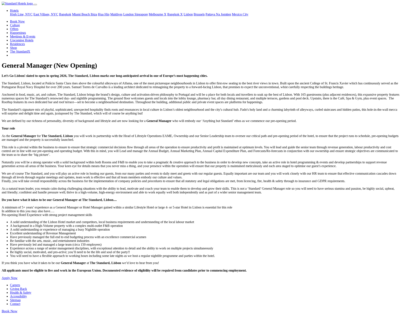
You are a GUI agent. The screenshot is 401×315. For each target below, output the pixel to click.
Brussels (199, 14)
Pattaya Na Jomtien (218, 14)
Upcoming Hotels (21, 40)
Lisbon (188, 14)
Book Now (17, 21)
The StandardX (20, 51)
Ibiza (94, 14)
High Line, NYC (21, 14)
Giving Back (18, 289)
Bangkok (65, 14)
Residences (17, 44)
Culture (15, 25)
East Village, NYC (45, 14)
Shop (13, 48)
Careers (15, 285)
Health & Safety (20, 292)
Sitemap (15, 300)
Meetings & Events (22, 36)
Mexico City (240, 14)
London (129, 14)
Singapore (141, 14)
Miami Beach (81, 14)
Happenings (18, 32)
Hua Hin (103, 14)
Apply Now (10, 278)
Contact (15, 304)
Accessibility (18, 296)
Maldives (116, 14)
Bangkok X (175, 14)
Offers (14, 29)
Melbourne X (157, 14)
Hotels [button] (14, 10)
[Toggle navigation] (35, 4)
